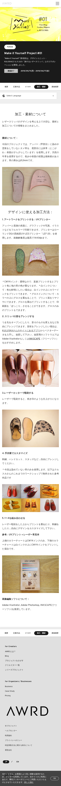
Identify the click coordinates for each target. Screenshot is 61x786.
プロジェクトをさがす (14, 661)
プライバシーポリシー (13, 740)
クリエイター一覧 (12, 665)
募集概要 (55, 87)
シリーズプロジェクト (14, 670)
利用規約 (8, 736)
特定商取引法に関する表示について (18, 745)
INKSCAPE (34, 339)
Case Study (10, 691)
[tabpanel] (30, 45)
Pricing (7, 696)
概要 (6, 87)
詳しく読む (28, 782)
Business (9, 686)
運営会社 (8, 750)
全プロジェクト (11, 726)
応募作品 (16, 87)
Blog (7, 656)
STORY (28, 87)
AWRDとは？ (10, 652)
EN (17, 762)
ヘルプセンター (11, 731)
